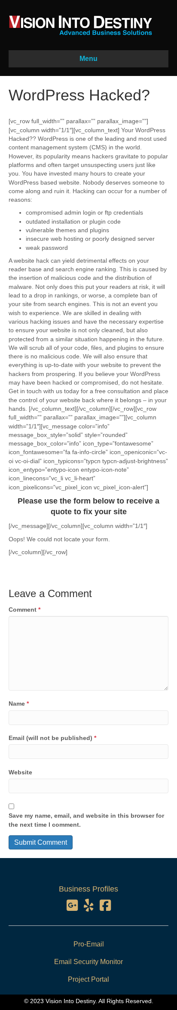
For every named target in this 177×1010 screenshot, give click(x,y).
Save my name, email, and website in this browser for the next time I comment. (86, 820)
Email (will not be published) (52, 737)
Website (20, 772)
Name (19, 703)
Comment (24, 609)
